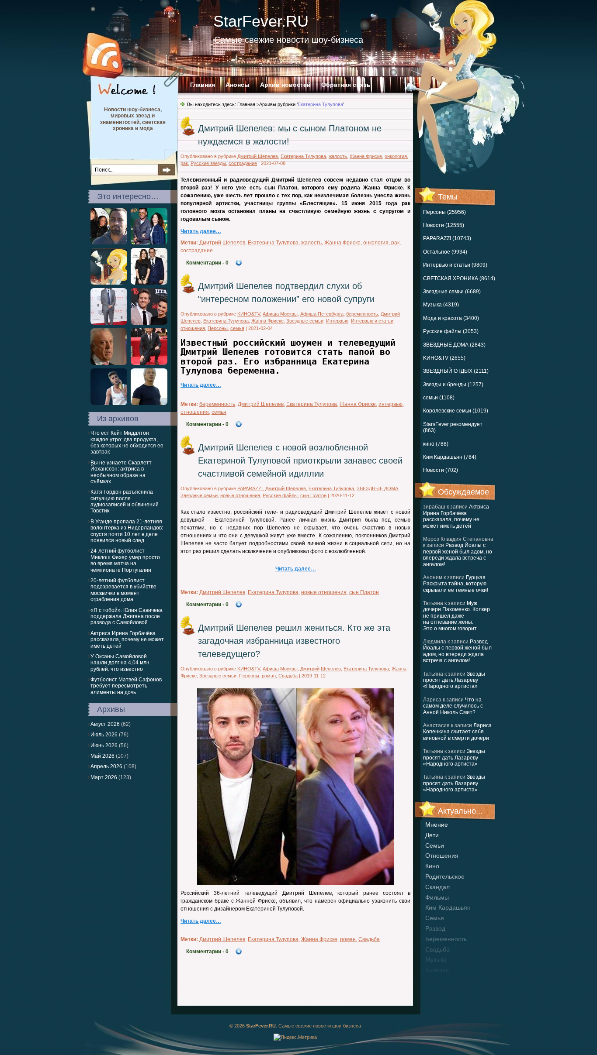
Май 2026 (102, 756)
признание (441, 980)
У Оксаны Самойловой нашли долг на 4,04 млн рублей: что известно (119, 662)
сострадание (243, 163)
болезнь (437, 969)
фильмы (437, 897)
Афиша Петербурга (322, 313)
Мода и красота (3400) (451, 318)
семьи (434, 845)
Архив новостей (285, 84)
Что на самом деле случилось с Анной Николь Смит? (453, 706)
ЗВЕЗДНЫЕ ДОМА (377, 488)
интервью (390, 404)
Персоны (218, 328)
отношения (441, 855)
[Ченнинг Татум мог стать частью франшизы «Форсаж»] (108, 283)
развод (435, 928)
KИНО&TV (248, 313)
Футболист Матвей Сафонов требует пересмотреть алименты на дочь (126, 686)
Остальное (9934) (445, 252)
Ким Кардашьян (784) (449, 457)
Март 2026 (103, 777)
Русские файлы (280, 495)
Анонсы (238, 84)
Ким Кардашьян (448, 907)
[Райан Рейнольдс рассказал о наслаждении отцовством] (149, 363)
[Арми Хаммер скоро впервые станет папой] (149, 323)
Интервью (337, 320)
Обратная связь (346, 84)
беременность (446, 938)
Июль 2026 (104, 735)
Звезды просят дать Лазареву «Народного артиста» (454, 680)
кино (432, 866)
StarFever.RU (261, 21)
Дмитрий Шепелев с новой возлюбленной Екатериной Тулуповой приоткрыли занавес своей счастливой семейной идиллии (300, 460)
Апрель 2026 (106, 766)
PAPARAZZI (250, 488)
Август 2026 (105, 724)
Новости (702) (440, 470)
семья (434, 917)
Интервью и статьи (372, 320)
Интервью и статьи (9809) (455, 265)
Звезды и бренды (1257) (453, 384)
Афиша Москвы (280, 313)
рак (184, 163)
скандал (437, 886)
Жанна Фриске (366, 156)
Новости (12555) (443, 225)
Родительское (445, 876)
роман (269, 675)
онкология (396, 156)
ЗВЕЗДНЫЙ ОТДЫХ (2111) (456, 371)
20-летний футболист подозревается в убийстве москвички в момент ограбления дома (123, 589)
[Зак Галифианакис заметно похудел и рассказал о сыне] (108, 323)
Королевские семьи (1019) (455, 411)
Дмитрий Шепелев (257, 156)
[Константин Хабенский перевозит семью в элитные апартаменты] (149, 283)
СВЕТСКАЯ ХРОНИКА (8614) (459, 278)
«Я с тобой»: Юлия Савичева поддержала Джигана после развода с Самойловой (126, 616)
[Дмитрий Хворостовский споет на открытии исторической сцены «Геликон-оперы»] (149, 403)
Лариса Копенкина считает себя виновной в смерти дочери (457, 731)
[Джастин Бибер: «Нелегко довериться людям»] (108, 403)
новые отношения (240, 495)
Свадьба (437, 949)
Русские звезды (208, 163)
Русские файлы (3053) (451, 331)
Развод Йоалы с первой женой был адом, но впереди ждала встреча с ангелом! (457, 554)
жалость (338, 156)
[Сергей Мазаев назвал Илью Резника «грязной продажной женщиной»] (108, 363)
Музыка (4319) (441, 305)
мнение (436, 824)
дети (432, 835)
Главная (202, 84)
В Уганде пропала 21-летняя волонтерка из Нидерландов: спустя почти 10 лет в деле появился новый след (126, 531)
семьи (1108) (439, 398)
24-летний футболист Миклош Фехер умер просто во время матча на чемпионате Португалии (125, 560)
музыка (436, 959)
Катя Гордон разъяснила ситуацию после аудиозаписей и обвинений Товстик (124, 501)
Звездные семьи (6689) (452, 292)
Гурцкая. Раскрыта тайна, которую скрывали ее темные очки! (455, 583)
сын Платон (313, 495)
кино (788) (435, 444)
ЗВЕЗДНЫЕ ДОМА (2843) (454, 345)
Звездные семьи (304, 320)
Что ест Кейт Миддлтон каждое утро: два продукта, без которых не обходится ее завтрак (126, 442)
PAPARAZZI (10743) (447, 238)
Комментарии (207, 263)
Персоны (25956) (444, 212)
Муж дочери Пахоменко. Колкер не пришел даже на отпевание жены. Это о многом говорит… (456, 616)
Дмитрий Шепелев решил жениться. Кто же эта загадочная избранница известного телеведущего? (294, 641)
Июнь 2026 (104, 745)
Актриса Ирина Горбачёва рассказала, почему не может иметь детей (456, 516)
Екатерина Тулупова (303, 156)
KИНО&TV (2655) (444, 358)
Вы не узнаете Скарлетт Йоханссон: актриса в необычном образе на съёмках (121, 472)
